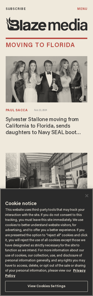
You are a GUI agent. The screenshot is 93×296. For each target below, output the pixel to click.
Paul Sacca (17, 110)
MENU (82, 9)
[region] (46, 242)
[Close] (86, 195)
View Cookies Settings (47, 286)
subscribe (16, 9)
